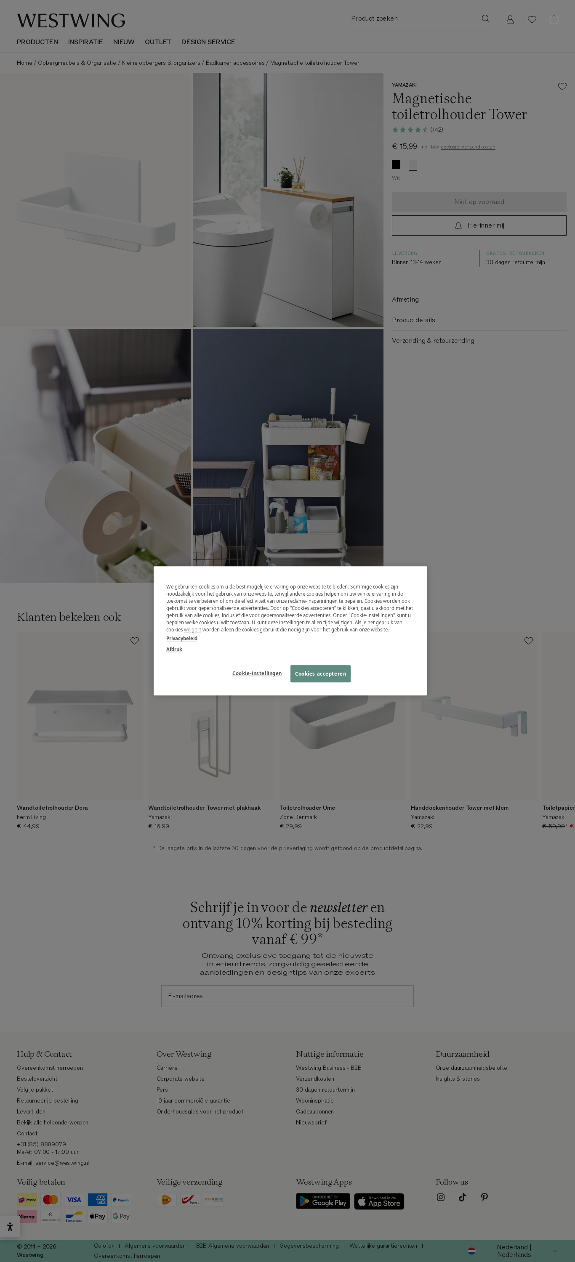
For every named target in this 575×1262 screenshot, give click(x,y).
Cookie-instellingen (257, 673)
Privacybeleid (181, 639)
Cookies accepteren (320, 674)
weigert (192, 630)
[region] (290, 630)
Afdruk (174, 649)
